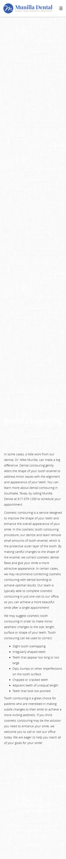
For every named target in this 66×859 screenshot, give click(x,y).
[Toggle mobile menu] (61, 8)
